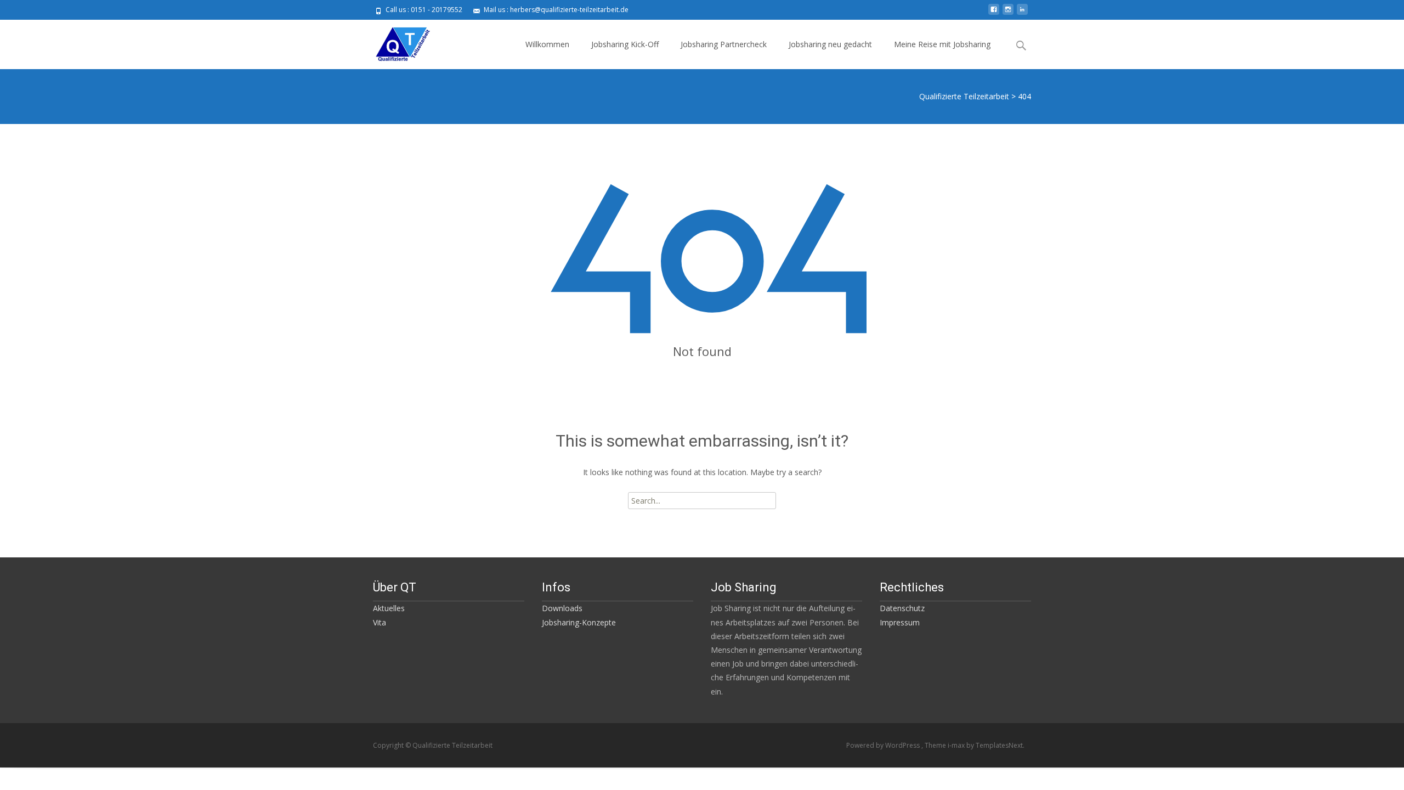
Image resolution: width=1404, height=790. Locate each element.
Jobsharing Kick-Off (625, 44)
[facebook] (993, 13)
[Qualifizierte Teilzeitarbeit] (393, 42)
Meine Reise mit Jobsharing (942, 44)
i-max (957, 745)
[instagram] (1008, 13)
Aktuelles (389, 608)
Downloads (562, 608)
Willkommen (547, 44)
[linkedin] (1022, 13)
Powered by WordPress (883, 745)
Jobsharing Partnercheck (724, 44)
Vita (379, 622)
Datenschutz (902, 608)
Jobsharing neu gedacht (830, 44)
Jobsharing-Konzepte (579, 622)
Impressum (900, 622)
